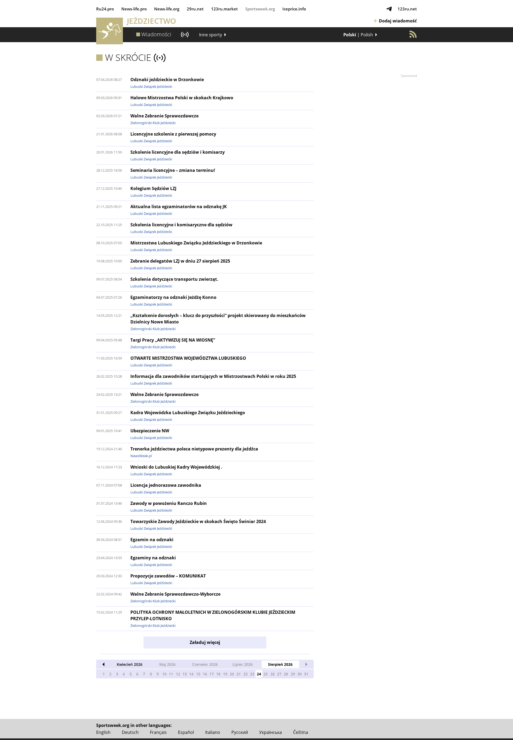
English (103, 732)
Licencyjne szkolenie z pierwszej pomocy (173, 134)
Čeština (300, 732)
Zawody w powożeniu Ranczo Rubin (168, 503)
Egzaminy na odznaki (153, 558)
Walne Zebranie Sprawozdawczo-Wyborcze (175, 594)
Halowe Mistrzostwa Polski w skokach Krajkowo (181, 98)
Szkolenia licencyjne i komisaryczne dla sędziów (181, 225)
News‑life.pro (134, 8)
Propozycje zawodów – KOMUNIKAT (168, 576)
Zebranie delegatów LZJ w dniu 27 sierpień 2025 (180, 261)
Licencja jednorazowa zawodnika (165, 485)
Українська (270, 732)
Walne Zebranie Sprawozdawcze (164, 116)
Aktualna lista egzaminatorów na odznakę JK (178, 206)
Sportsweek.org (260, 8)
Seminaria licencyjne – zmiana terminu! (172, 170)
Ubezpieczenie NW (149, 431)
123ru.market (224, 8)
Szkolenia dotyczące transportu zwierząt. (174, 279)
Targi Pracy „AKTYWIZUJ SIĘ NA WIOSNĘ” (172, 340)
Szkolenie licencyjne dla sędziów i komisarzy (177, 152)
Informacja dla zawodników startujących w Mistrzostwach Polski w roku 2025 (213, 376)
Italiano (212, 732)
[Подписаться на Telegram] (389, 9)
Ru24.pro (105, 8)
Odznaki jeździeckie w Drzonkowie (167, 79)
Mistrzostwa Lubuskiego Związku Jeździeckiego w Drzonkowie (196, 243)
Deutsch (130, 732)
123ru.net (407, 8)
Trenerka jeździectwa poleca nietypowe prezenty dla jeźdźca (194, 449)
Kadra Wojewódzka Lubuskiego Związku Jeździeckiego (187, 412)
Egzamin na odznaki (151, 540)
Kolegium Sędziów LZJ (153, 188)
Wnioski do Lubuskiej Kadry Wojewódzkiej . (176, 467)
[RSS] (413, 34)
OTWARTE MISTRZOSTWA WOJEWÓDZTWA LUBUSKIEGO (188, 358)
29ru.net (195, 8)
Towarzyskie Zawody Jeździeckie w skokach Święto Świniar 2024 (198, 521)
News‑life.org (166, 8)
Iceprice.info (294, 8)
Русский (239, 732)
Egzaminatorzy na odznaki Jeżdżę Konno (173, 297)
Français (158, 732)
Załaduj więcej (205, 642)
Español (186, 732)
